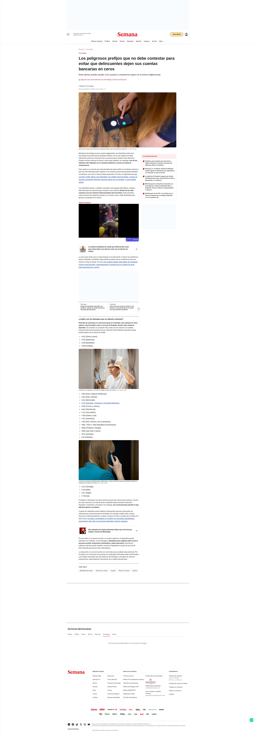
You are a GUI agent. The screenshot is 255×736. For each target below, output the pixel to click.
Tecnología (89, 49)
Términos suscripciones (130, 683)
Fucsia (95, 694)
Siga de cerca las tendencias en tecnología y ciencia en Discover (104, 79)
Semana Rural (112, 686)
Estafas (135, 570)
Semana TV (96, 679)
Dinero (95, 683)
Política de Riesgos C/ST (131, 686)
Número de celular (101, 570)
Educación (110, 676)
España (113, 570)
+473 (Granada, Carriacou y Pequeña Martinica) (100, 403)
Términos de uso (128, 676)
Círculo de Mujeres (113, 694)
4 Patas (95, 697)
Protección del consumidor (154, 676)
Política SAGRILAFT (129, 690)
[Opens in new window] (73, 724)
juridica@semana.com (153, 688)
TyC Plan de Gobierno (130, 697)
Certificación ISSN (128, 694)
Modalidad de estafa (86, 570)
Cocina (109, 690)
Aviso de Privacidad (75, 729)
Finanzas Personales (114, 683)
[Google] (69, 724)
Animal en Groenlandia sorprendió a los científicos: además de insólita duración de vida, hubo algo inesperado (92, 308)
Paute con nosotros (175, 690)
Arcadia (95, 686)
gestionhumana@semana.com (155, 695)
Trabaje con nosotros (175, 687)
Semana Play (97, 676)
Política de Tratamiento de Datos (133, 679)
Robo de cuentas (124, 570)
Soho (94, 690)
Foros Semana (112, 679)
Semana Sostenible (113, 697)
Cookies (171, 694)
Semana (81, 49)
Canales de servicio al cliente (178, 683)
